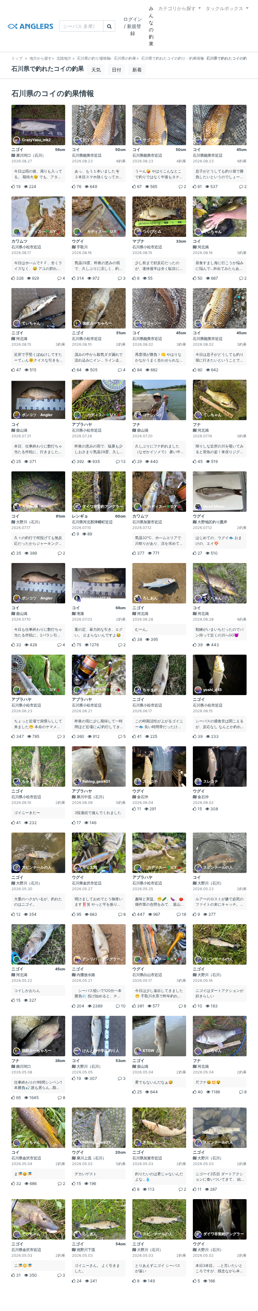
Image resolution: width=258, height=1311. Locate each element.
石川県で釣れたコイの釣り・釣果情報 (172, 58)
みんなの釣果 (151, 25)
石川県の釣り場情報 (93, 58)
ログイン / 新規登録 (132, 26)
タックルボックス (224, 8)
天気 (96, 69)
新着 (137, 69)
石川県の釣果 (125, 58)
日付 (116, 69)
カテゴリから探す (177, 8)
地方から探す (41, 58)
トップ (17, 58)
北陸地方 (63, 58)
